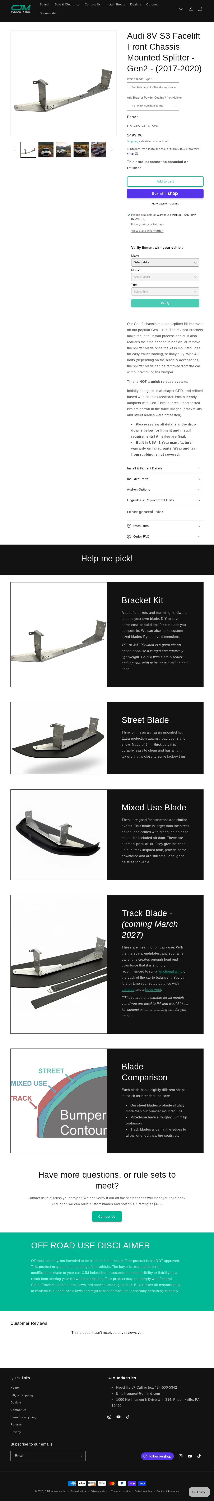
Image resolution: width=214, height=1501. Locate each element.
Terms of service (121, 1491)
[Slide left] (15, 149)
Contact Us (107, 1216)
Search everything (23, 1417)
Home (14, 1387)
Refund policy (78, 1491)
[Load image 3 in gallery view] (63, 150)
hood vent (153, 989)
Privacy (15, 1432)
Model (135, 270)
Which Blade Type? (139, 79)
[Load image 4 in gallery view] (81, 150)
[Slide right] (112, 149)
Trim (134, 284)
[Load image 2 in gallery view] (46, 150)
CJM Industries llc (55, 1491)
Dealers (16, 1402)
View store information (147, 230)
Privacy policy (99, 1491)
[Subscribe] (80, 1456)
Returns (16, 1424)
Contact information (168, 1491)
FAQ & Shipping (21, 1395)
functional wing (170, 971)
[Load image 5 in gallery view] (98, 150)
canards (128, 989)
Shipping (133, 141)
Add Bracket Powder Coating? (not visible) (154, 97)
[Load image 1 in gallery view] (28, 150)
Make (135, 255)
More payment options (165, 203)
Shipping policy (143, 1491)
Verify (165, 303)
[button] (181, 8)
